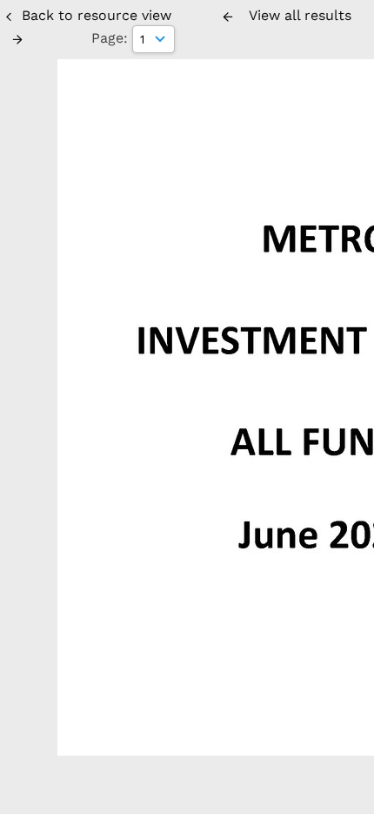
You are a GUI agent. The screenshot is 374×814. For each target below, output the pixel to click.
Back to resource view (96, 15)
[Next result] (17, 39)
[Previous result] (228, 17)
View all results (300, 15)
